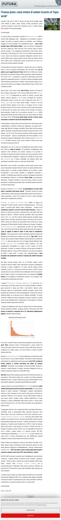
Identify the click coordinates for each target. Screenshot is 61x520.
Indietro (30, 497)
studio (10, 217)
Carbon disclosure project (9, 227)
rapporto (36, 112)
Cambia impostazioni (30, 510)
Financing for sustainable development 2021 (20, 283)
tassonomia (7, 159)
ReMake (8, 450)
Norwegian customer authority (26, 463)
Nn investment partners (12, 356)
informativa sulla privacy (41, 504)
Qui (1, 504)
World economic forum (32, 36)
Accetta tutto (30, 515)
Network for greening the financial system (15, 202)
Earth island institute (24, 433)
